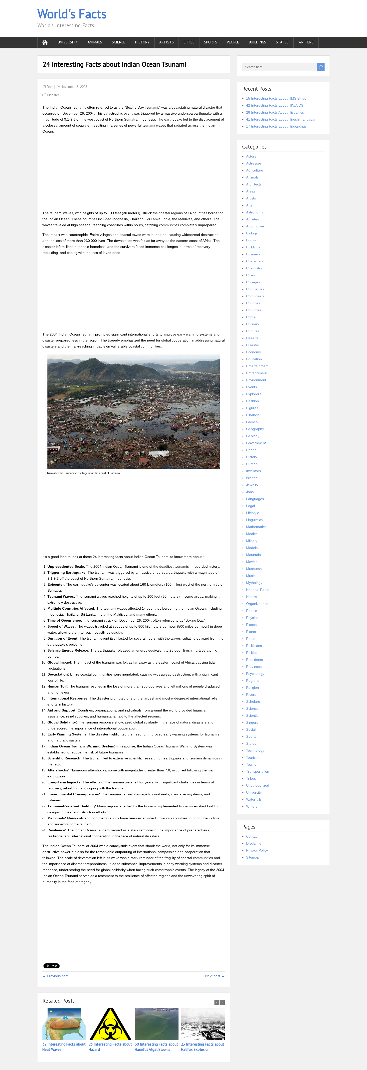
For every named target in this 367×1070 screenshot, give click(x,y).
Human (252, 464)
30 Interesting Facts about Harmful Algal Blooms (156, 1047)
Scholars (253, 702)
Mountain (253, 555)
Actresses (254, 163)
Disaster (53, 95)
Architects (254, 184)
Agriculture (254, 170)
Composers (255, 296)
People (233, 42)
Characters (255, 261)
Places (251, 625)
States (282, 42)
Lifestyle (252, 513)
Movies (251, 562)
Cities (189, 42)
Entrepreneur (256, 373)
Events (251, 387)
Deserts (252, 338)
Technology (255, 750)
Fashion (252, 401)
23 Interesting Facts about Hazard (110, 1047)
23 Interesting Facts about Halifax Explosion (202, 1047)
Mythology (254, 583)
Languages (255, 499)
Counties (253, 303)
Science (118, 42)
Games (252, 422)
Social (251, 729)
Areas (250, 191)
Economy (253, 352)
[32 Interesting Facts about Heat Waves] (65, 1025)
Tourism (252, 757)
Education (254, 359)
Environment (256, 380)
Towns (251, 764)
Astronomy (254, 212)
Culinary (252, 324)
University (68, 42)
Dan (49, 87)
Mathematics (256, 527)
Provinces (254, 667)
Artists (166, 42)
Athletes (252, 219)
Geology (252, 436)
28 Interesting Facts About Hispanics (275, 112)
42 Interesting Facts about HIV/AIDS (274, 105)
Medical (252, 534)
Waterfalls (254, 799)
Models (252, 548)
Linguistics (254, 520)
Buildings (257, 42)
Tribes (251, 778)
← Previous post (55, 976)
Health (251, 450)
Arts (249, 205)
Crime (251, 317)
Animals (95, 42)
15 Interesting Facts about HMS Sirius (276, 98)
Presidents (254, 660)
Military (251, 541)
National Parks (257, 590)
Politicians (254, 646)
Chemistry (254, 268)
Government (256, 443)
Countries (253, 310)
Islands (251, 478)
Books (251, 240)
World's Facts (72, 13)
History (142, 42)
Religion (252, 688)
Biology (252, 233)
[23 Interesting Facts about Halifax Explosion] (204, 1025)
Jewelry (252, 485)
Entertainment (257, 366)
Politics (251, 653)
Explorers (253, 394)
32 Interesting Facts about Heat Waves (64, 1047)
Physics (252, 618)
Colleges (253, 282)
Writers (306, 42)
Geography (255, 429)
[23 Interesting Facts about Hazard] (112, 1025)
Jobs (250, 492)
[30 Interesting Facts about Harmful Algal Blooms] (158, 1025)
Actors (251, 156)
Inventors (253, 471)
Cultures (252, 331)
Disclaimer (254, 843)
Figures (252, 408)
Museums (254, 569)
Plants (251, 632)
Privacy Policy (257, 850)
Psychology (255, 674)
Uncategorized (257, 785)
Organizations (257, 604)
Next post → (215, 976)
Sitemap (252, 857)
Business (253, 254)
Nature (251, 597)
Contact (252, 836)
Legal (250, 506)
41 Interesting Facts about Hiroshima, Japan (281, 119)
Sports (210, 42)
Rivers (251, 695)
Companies (255, 289)
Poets (250, 639)
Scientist (252, 715)
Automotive (255, 226)
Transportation (257, 771)
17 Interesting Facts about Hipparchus (276, 126)
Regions (252, 681)
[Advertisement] (133, 173)
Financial (253, 415)
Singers (252, 722)
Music (250, 576)
